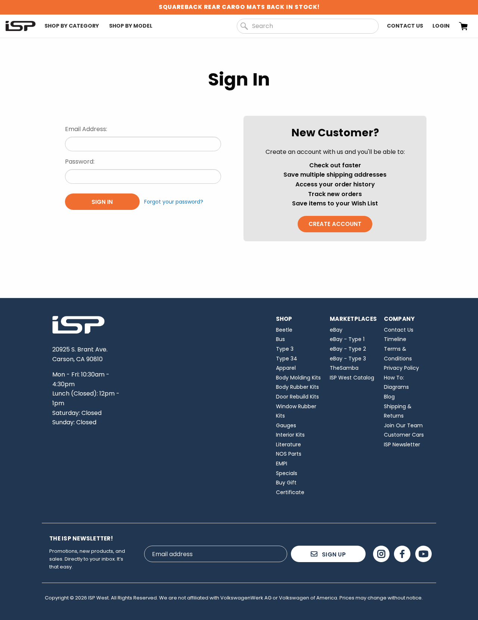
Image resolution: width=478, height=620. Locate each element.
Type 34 (286, 358)
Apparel (286, 368)
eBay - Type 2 (348, 349)
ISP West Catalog (352, 377)
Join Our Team (403, 425)
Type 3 (285, 349)
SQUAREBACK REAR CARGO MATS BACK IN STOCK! (239, 7)
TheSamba (344, 368)
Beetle (284, 330)
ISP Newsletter (402, 444)
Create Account (334, 224)
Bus (280, 339)
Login (441, 26)
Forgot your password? (173, 201)
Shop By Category (71, 26)
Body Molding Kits (298, 377)
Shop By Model (130, 26)
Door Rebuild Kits (297, 396)
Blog (389, 396)
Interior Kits (290, 434)
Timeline (395, 339)
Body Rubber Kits (297, 387)
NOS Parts (288, 454)
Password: (79, 161)
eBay (336, 330)
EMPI (281, 463)
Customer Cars (404, 434)
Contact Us (405, 26)
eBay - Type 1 (347, 339)
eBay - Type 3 (348, 358)
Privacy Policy (401, 368)
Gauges (286, 425)
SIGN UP (333, 554)
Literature (288, 444)
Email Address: (86, 129)
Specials (286, 473)
